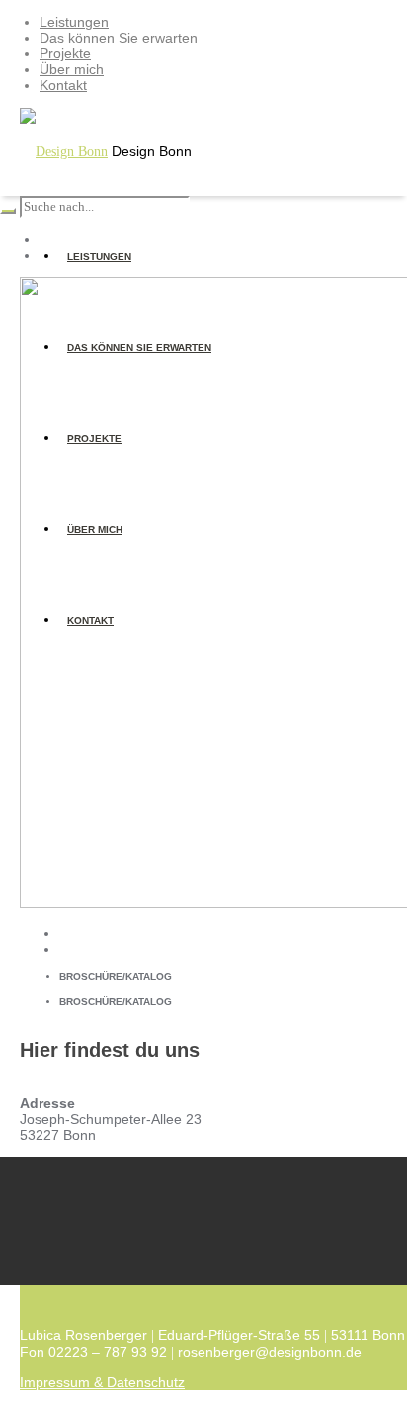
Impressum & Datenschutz (102, 1382)
